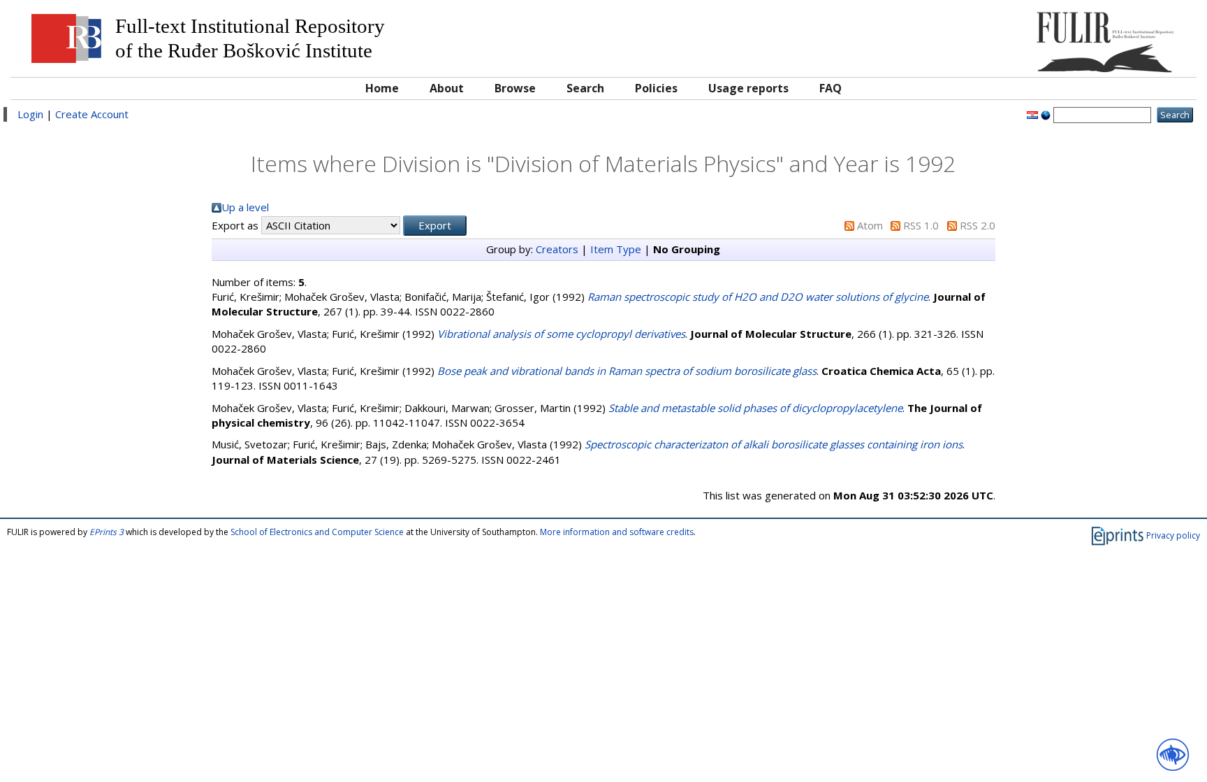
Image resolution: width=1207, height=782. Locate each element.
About (447, 88)
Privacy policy (1173, 535)
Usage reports (748, 88)
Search (585, 88)
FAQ (830, 88)
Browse (515, 88)
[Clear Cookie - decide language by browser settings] (1046, 114)
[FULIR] (1040, 36)
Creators (557, 249)
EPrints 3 (106, 532)
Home (382, 88)
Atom (870, 225)
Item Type (615, 249)
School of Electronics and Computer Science (317, 532)
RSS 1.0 (921, 225)
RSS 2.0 (977, 225)
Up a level (245, 207)
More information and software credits (617, 532)
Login (30, 114)
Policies (656, 88)
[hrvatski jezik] (1032, 114)
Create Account (92, 114)
